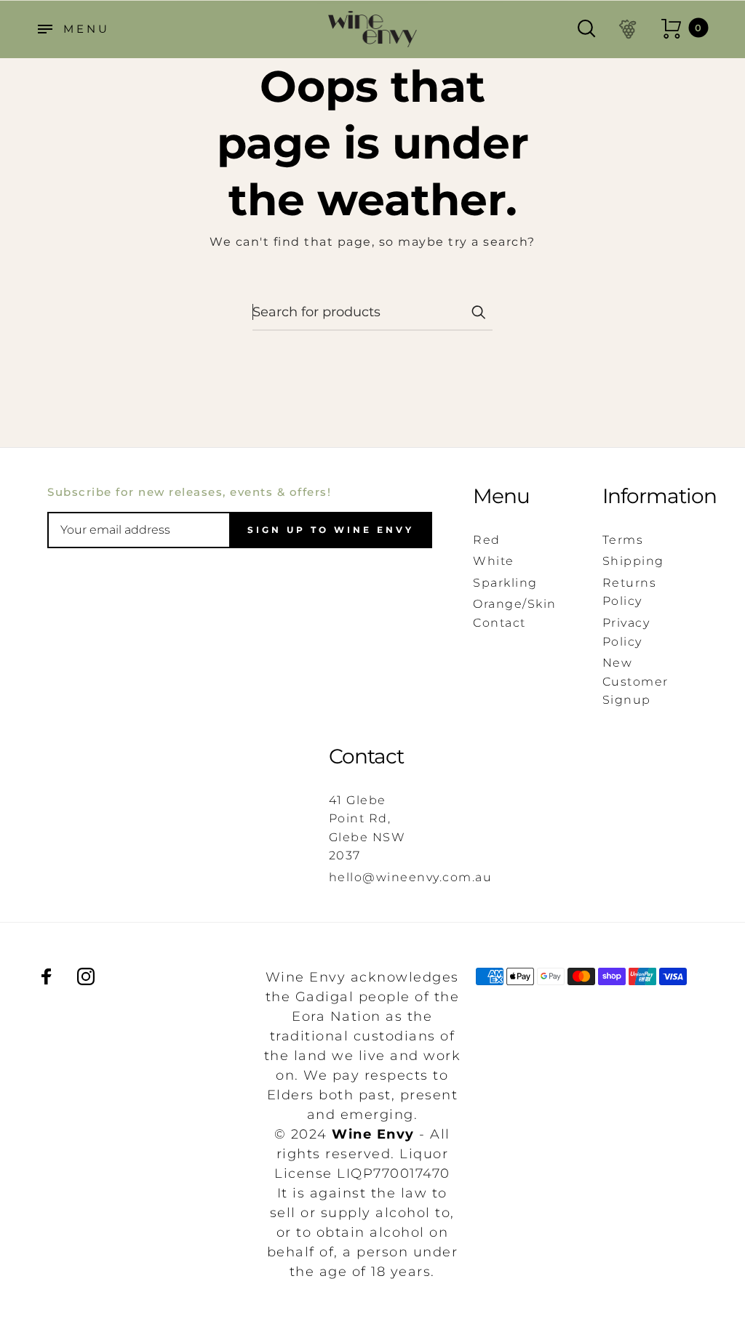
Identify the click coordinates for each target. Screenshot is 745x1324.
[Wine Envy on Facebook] (46, 976)
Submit (478, 311)
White (493, 561)
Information (646, 496)
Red (487, 540)
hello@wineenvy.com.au (411, 877)
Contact (366, 757)
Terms (623, 540)
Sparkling (505, 583)
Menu (501, 496)
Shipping (633, 561)
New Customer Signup (635, 681)
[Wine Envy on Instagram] (86, 976)
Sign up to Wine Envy (330, 529)
